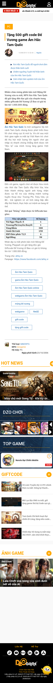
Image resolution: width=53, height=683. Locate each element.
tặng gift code (21, 327)
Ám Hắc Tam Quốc (24, 272)
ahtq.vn (19, 256)
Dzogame (21, 347)
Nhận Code (33, 486)
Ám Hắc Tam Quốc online (27, 288)
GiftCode (11, 474)
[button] (50, 432)
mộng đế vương (22, 304)
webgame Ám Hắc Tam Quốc (28, 296)
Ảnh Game (12, 553)
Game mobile (9, 373)
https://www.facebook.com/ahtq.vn (31, 259)
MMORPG (25, 344)
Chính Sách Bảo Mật (26, 670)
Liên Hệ (19, 646)
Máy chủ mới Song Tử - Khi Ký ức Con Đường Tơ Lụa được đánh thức (27, 399)
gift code (19, 319)
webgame (19, 311)
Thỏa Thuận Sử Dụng (26, 672)
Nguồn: (39, 53)
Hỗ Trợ (34, 646)
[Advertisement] (26, 615)
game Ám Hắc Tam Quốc (27, 280)
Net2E (36, 311)
